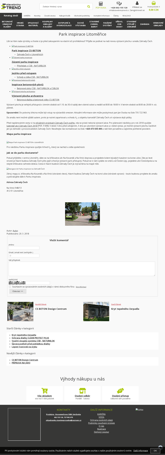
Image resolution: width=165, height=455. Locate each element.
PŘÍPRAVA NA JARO (21, 363)
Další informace (140, 450)
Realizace (101, 429)
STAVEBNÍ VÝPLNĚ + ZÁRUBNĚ (131, 24)
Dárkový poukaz (101, 432)
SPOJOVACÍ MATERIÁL (33, 24)
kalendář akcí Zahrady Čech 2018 (22, 126)
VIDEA (101, 417)
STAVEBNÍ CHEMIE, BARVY (94, 24)
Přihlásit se (137, 7)
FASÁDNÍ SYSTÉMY (107, 24)
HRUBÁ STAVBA (20, 24)
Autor (15, 230)
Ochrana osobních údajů (101, 420)
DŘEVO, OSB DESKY (119, 24)
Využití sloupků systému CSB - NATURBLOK (33, 341)
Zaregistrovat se (137, 10)
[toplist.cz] (139, 409)
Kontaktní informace (102, 16)
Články (116, 16)
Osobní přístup (120, 395)
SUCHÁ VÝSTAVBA (80, 24)
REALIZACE (127, 16)
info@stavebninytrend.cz (119, 10)
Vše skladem (44, 395)
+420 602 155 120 (119, 7)
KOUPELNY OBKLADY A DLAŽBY (47, 24)
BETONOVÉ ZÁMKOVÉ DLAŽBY (7, 24)
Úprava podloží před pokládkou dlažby (31, 344)
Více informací (81, 287)
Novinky (37, 16)
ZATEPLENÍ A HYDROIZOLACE (64, 24)
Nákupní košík (64, 16)
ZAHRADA (144, 24)
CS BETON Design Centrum (51, 308)
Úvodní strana (49, 16)
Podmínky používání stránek (101, 423)
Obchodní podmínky (82, 16)
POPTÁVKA (101, 7)
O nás (101, 426)
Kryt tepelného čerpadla (125, 308)
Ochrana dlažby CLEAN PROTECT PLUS (30, 338)
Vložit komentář (59, 240)
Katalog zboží (11, 15)
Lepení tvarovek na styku (24, 346)
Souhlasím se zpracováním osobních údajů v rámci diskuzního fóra (43, 286)
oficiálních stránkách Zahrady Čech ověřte (55, 123)
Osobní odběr (82, 395)
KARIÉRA (27, 16)
